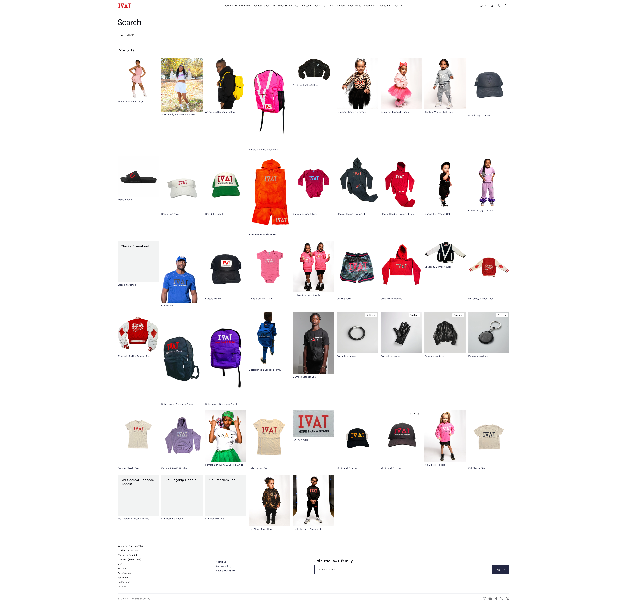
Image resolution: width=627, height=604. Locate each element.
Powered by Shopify (140, 599)
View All (122, 586)
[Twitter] (502, 599)
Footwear (123, 577)
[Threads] (507, 599)
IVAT (127, 599)
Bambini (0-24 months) (131, 546)
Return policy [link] (223, 566)
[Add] (241, 206)
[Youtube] (490, 599)
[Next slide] (241, 83)
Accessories (124, 573)
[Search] (491, 5)
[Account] (498, 5)
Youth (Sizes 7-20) (128, 555)
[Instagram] (484, 599)
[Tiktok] (496, 599)
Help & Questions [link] (225, 570)
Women (122, 568)
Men (120, 564)
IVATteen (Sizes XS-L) (129, 559)
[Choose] (154, 94)
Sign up (500, 569)
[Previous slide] (210, 83)
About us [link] (221, 561)
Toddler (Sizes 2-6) (128, 550)
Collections (124, 582)
